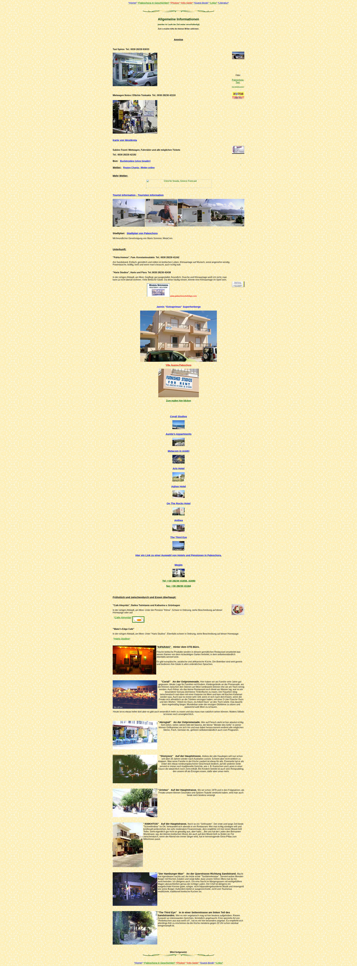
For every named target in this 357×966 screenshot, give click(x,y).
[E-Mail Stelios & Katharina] (138, 617)
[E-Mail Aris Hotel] (178, 473)
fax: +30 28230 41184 (178, 586)
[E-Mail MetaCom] (178, 456)
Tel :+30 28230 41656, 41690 (178, 580)
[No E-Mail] (178, 508)
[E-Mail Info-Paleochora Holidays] (178, 525)
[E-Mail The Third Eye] (178, 542)
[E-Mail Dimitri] (178, 439)
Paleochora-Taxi (238, 81)
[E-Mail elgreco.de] (178, 491)
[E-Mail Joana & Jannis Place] (178, 396)
